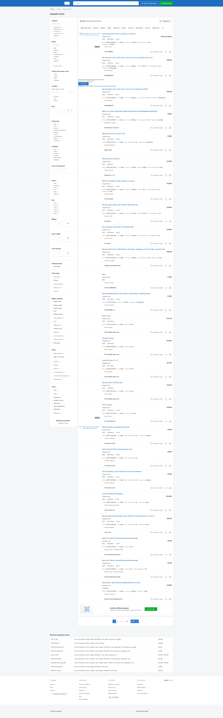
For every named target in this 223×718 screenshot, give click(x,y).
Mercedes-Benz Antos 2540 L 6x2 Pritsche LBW (118, 227)
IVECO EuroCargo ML (57, 651)
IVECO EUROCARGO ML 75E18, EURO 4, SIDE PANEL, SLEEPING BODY (126, 293)
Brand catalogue (83, 699)
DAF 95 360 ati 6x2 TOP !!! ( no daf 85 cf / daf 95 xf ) (118, 34)
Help (51, 687)
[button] (166, 51)
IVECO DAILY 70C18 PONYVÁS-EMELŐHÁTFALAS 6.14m (121, 582)
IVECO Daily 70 (55, 643)
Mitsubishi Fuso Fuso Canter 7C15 (113, 133)
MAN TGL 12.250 (56, 670)
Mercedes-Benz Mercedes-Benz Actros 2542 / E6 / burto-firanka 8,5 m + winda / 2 (128, 516)
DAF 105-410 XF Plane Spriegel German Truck (117, 449)
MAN (103, 274)
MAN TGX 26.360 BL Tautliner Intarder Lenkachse (118, 181)
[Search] (75, 3)
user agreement (111, 86)
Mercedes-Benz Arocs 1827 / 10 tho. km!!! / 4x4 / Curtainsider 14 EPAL (125, 89)
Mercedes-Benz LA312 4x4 (111, 159)
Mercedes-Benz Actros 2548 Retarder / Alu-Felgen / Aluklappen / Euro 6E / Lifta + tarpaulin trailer (133, 249)
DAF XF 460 (54, 639)
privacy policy (100, 86)
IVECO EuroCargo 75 (57, 666)
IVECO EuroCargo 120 (57, 647)
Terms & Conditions (84, 684)
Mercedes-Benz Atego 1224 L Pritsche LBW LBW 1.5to (120, 205)
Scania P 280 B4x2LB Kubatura (112, 494)
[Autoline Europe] (56, 3)
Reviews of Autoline (84, 693)
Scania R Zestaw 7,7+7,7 (110, 360)
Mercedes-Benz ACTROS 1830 (112, 382)
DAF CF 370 (106, 316)
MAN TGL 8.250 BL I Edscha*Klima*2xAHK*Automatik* (120, 538)
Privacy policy (83, 687)
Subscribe (83, 83)
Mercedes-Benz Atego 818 (58, 662)
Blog (80, 696)
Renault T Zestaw (108, 338)
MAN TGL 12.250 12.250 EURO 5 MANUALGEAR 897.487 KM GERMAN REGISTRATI (129, 111)
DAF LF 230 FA (107, 405)
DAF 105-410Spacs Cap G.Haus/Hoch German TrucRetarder (122, 471)
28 (127, 621)
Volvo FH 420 (54, 655)
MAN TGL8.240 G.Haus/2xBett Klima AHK (115, 427)
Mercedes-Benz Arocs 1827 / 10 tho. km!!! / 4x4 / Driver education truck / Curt (127, 57)
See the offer (151, 609)
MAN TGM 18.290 (56, 658)
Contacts (52, 690)
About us (52, 684)
